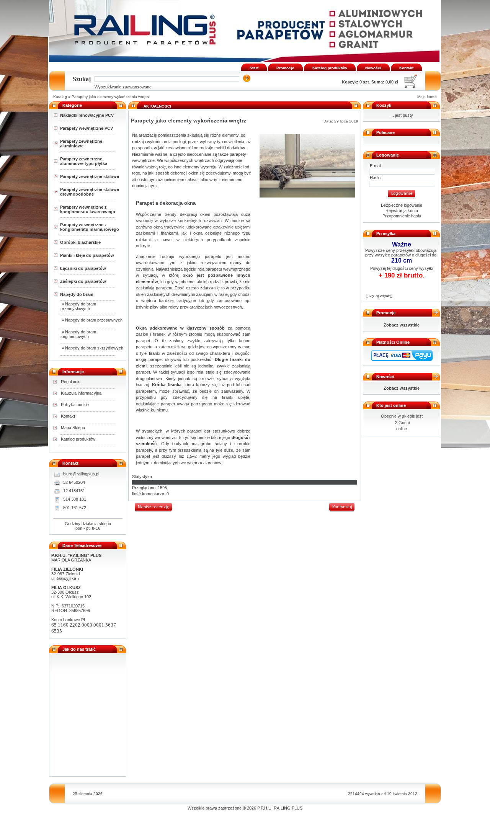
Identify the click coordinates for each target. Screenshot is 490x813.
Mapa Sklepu (73, 427)
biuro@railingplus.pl (81, 474)
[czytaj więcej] (378, 295)
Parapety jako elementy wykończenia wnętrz (111, 97)
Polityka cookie (75, 404)
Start (254, 68)
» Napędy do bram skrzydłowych (91, 348)
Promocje (285, 68)
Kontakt (406, 68)
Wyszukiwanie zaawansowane (123, 87)
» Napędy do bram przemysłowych (78, 306)
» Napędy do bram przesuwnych (91, 320)
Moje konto (427, 97)
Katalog (60, 97)
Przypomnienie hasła (401, 216)
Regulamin (70, 381)
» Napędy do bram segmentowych (78, 334)
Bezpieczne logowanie (401, 205)
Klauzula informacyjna (81, 393)
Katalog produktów (329, 68)
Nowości (373, 68)
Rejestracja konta (401, 210)
